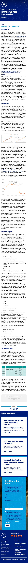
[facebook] (21, 536)
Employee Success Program (10, 26)
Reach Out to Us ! (18, 546)
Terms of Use (22, 559)
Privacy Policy (15, 559)
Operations (3, 554)
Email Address (9, 500)
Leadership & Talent (5, 551)
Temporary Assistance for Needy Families (12, 70)
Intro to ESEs (4, 542)
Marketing (3, 553)
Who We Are (17, 541)
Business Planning (5, 544)
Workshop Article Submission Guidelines (20, 553)
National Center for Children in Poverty (12, 171)
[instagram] (19, 536)
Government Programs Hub (20, 543)
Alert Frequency (9, 507)
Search (23, 11)
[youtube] (16, 536)
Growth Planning (4, 550)
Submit (7, 525)
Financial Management (5, 547)
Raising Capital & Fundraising (7, 548)
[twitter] (14, 536)
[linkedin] (12, 536)
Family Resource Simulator (9, 170)
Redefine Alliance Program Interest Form (20, 549)
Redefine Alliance (7, 559)
